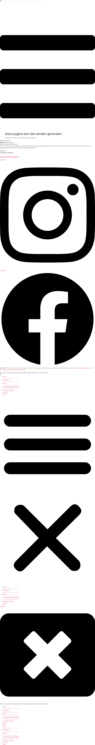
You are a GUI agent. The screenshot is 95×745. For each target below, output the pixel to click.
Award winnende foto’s (52, 368)
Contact (73, 368)
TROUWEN (6, 380)
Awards (23, 370)
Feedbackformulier (65, 368)
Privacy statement (27, 368)
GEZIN (5, 383)
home (4, 376)
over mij (5, 392)
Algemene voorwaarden (14, 368)
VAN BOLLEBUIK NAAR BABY (11, 387)
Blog (13, 370)
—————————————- (11, 378)
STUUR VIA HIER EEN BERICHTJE (9, 157)
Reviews (18, 370)
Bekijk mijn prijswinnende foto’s (9, 144)
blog (4, 394)
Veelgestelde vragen (39, 368)
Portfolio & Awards (8, 390)
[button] (47, 490)
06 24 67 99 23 (4, 155)
